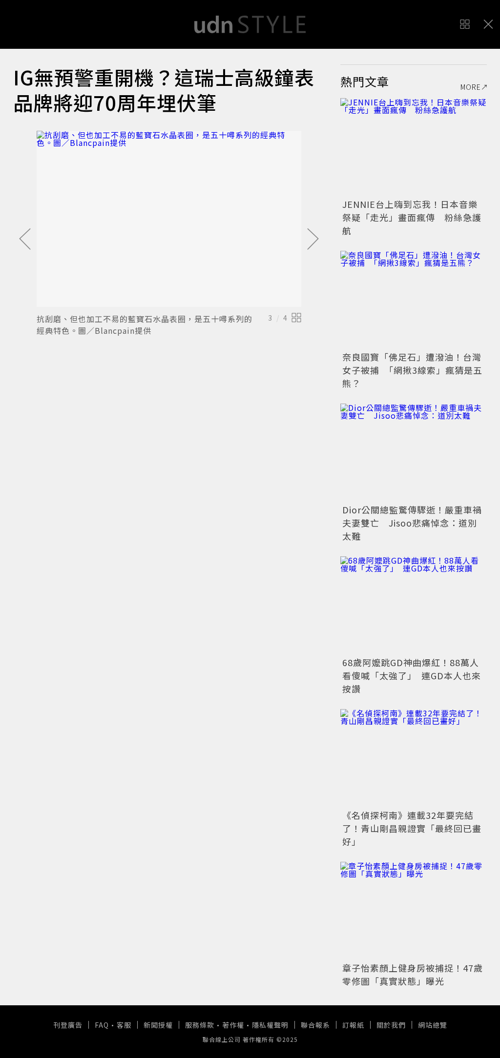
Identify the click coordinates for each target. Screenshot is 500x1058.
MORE (470, 86)
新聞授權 (158, 1025)
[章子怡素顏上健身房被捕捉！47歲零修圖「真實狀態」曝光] (413, 910)
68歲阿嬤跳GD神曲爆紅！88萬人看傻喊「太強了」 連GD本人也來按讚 (411, 675)
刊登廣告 (68, 1025)
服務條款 (199, 1024)
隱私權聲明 (270, 1024)
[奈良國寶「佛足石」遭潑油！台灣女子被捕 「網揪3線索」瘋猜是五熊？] (413, 299)
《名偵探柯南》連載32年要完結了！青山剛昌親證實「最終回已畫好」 (411, 828)
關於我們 (391, 1025)
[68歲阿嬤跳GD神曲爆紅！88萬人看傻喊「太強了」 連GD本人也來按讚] (413, 605)
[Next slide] (313, 239)
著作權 (233, 1024)
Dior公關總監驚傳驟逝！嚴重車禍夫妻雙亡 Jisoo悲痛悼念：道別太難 (412, 522)
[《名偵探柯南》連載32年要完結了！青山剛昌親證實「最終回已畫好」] (413, 758)
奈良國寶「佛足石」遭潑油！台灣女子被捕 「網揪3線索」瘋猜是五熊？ (412, 369)
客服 (124, 1024)
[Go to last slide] (25, 239)
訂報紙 (353, 1025)
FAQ (102, 1024)
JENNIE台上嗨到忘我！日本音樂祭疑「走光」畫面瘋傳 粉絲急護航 (411, 217)
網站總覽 (432, 1025)
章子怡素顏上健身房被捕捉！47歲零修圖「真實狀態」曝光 (412, 974)
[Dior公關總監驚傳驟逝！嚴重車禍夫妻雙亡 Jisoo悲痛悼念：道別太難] (413, 452)
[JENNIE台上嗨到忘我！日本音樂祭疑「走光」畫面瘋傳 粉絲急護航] (413, 147)
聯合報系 (315, 1025)
